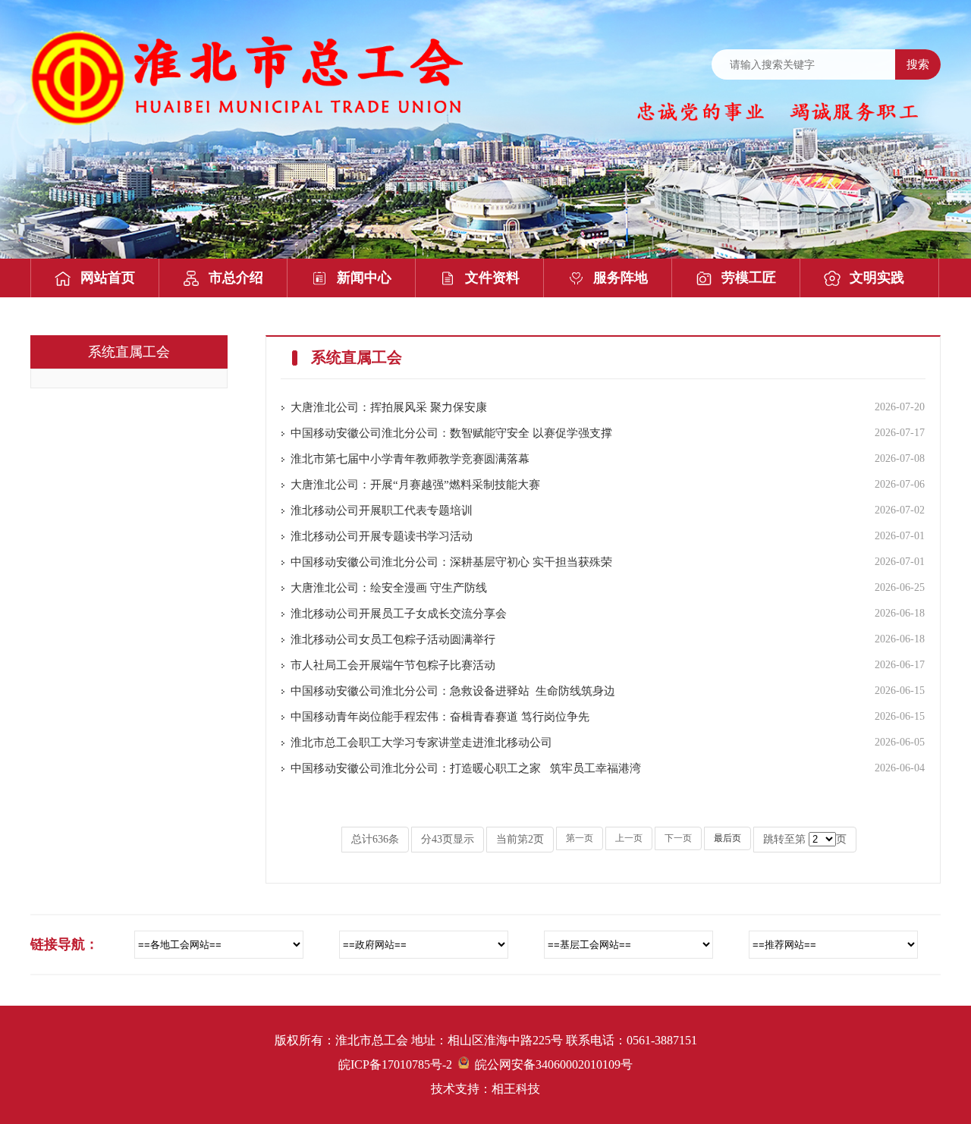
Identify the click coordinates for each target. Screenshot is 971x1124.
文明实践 (877, 277)
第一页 (579, 838)
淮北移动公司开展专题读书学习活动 (382, 536)
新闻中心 (364, 277)
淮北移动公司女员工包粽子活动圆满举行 (393, 639)
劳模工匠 (748, 277)
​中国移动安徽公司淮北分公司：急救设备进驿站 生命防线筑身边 (453, 691)
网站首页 (107, 277)
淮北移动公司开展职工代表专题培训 (382, 510)
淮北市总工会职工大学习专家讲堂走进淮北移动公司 (421, 742)
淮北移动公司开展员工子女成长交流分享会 (399, 614)
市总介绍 (236, 277)
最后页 (727, 838)
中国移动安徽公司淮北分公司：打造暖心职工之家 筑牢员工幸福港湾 (466, 768)
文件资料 (492, 277)
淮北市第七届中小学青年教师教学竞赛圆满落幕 (410, 459)
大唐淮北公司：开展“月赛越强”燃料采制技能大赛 (415, 485)
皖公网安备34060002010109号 (551, 1064)
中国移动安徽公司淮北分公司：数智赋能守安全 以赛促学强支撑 (451, 433)
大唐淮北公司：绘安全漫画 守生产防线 (389, 588)
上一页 (629, 838)
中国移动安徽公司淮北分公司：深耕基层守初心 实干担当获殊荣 (454, 562)
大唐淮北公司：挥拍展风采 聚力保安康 (389, 407)
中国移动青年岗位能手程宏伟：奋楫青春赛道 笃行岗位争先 (440, 717)
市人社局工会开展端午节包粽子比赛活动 (393, 665)
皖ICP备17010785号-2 (395, 1064)
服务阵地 (620, 277)
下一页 (678, 838)
